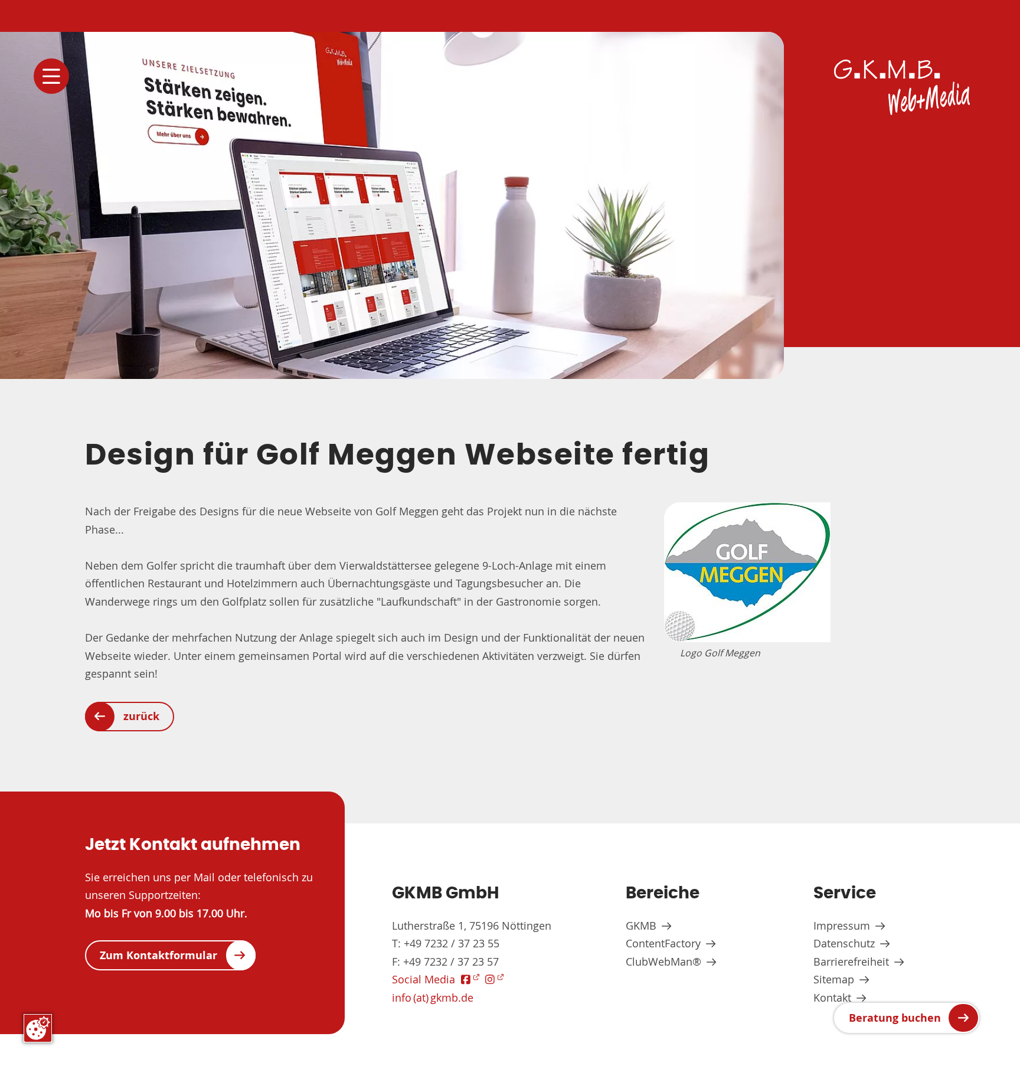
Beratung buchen (895, 1018)
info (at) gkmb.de (432, 997)
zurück (141, 716)
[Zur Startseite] (902, 87)
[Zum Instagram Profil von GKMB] (494, 979)
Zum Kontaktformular (158, 955)
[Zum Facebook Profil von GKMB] (470, 979)
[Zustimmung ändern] (38, 1028)
